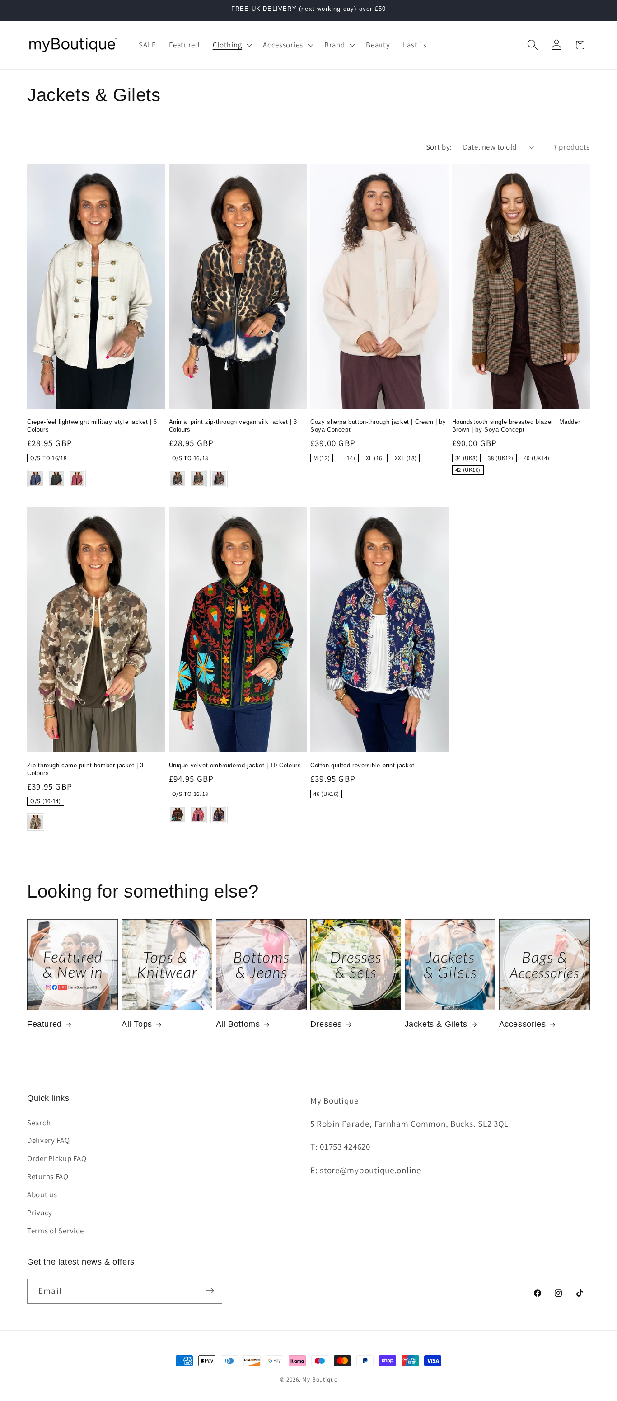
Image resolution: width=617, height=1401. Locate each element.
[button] (231, 44)
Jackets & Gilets (436, 1024)
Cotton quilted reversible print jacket (362, 765)
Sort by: (439, 147)
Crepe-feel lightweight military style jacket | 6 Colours (92, 425)
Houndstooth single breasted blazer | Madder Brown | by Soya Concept (516, 425)
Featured (44, 1024)
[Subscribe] (210, 1290)
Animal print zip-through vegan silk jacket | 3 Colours (233, 425)
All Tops (137, 1024)
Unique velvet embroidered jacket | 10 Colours (235, 765)
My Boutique (319, 1379)
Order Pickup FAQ (57, 1159)
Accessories (522, 1024)
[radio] (48, 458)
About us (42, 1195)
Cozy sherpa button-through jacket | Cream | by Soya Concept (378, 425)
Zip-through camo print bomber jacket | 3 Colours (85, 769)
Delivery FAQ (48, 1141)
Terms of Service (55, 1231)
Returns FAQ (48, 1177)
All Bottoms (238, 1024)
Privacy (39, 1213)
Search (39, 1123)
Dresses (326, 1024)
